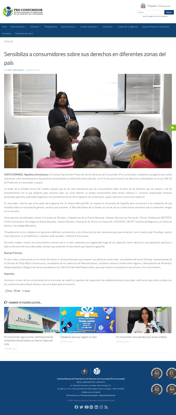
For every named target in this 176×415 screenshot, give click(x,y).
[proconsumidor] (96, 407)
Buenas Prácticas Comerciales (155, 26)
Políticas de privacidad (88, 395)
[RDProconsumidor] (86, 407)
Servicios (34, 26)
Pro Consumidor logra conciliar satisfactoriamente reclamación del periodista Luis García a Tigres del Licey (28, 340)
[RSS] (106, 407)
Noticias (8, 41)
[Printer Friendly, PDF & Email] (17, 291)
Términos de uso (72, 395)
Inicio (4, 26)
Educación (107, 26)
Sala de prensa (67, 26)
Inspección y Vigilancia (128, 26)
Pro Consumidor (16, 70)
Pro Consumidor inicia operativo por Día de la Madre (141, 337)
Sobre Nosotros (17, 26)
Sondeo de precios (88, 26)
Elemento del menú (24, 33)
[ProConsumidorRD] (76, 407)
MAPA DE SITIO (89, 382)
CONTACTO (164, 16)
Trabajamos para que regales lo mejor (78, 337)
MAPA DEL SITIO (154, 16)
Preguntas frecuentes (107, 395)
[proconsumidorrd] (81, 407)
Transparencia (50, 26)
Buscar (169, 12)
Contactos (6, 33)
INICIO (145, 16)
